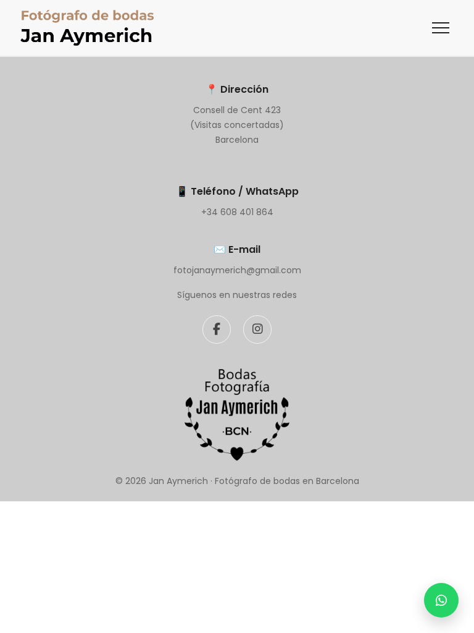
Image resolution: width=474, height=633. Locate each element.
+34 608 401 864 (237, 212)
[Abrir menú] (440, 28)
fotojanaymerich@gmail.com (237, 270)
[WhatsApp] (441, 600)
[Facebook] (216, 329)
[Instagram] (257, 329)
